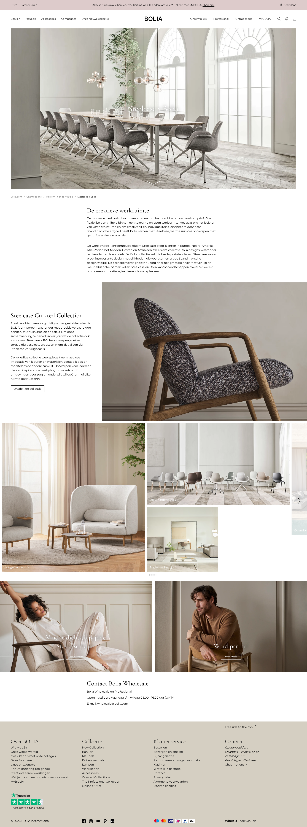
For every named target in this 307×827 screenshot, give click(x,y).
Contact (159, 773)
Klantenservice (170, 741)
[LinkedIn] (112, 821)
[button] (149, 575)
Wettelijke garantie (167, 769)
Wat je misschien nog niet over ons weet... (40, 777)
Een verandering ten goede (30, 769)
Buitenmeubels (93, 760)
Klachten (160, 764)
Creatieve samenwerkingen (30, 773)
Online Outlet (91, 786)
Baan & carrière (21, 760)
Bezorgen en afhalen (168, 751)
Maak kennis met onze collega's (33, 756)
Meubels (88, 756)
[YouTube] (98, 821)
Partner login (29, 5)
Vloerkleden (90, 769)
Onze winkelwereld (24, 751)
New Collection (93, 747)
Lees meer (75, 656)
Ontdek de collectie (28, 388)
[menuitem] (16, 19)
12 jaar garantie (164, 756)
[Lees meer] (76, 626)
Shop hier (208, 5)
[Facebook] (84, 821)
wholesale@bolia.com (112, 703)
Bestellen (160, 747)
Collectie (92, 741)
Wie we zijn (19, 747)
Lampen (88, 764)
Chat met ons (234, 764)
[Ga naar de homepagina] (153, 19)
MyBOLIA (17, 781)
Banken (87, 751)
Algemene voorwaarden (171, 781)
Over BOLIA (25, 741)
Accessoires (90, 773)
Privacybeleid (163, 777)
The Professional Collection (101, 781)
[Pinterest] (105, 821)
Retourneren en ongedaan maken (178, 760)
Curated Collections (96, 777)
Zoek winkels (247, 821)
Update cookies (165, 786)
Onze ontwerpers (23, 764)
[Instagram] (91, 821)
